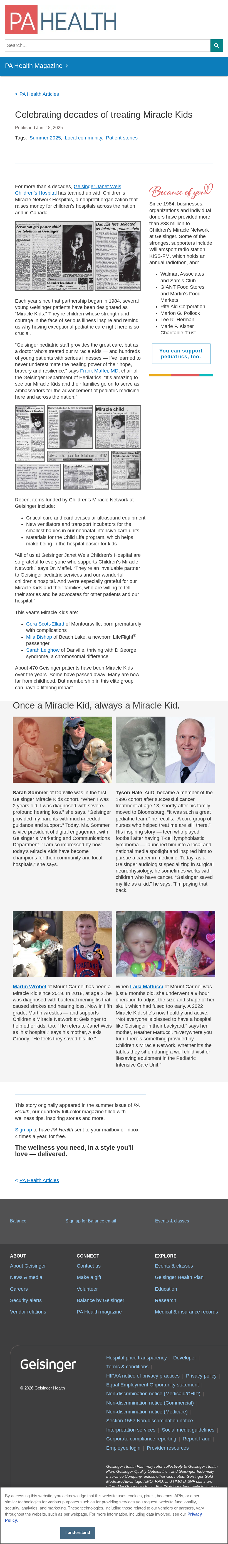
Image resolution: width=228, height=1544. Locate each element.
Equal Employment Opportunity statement (152, 1385)
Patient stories (122, 138)
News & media (26, 1277)
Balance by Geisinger (100, 1300)
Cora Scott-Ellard (45, 624)
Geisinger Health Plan (179, 1277)
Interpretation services (130, 1430)
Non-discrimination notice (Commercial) (150, 1403)
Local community (83, 138)
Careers (19, 1289)
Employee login (123, 1448)
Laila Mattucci (146, 986)
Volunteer (87, 1289)
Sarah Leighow (43, 650)
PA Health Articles (39, 94)
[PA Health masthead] (59, 19)
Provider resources (168, 1448)
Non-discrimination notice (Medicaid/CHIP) (153, 1393)
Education (166, 1289)
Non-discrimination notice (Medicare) (147, 1412)
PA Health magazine (99, 1312)
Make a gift (89, 1277)
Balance (18, 1220)
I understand (77, 1532)
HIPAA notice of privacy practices (143, 1376)
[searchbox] (107, 45)
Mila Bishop (39, 637)
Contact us (89, 1266)
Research (165, 1300)
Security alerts (26, 1300)
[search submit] (216, 45)
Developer (184, 1358)
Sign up (23, 1130)
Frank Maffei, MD (99, 371)
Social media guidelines (188, 1430)
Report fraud (196, 1439)
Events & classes (172, 1220)
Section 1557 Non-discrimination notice (149, 1420)
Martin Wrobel (29, 986)
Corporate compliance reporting (141, 1439)
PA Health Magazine (34, 65)
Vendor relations (28, 1312)
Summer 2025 (45, 138)
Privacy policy (201, 1376)
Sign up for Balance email (90, 1220)
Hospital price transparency (136, 1358)
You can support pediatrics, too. (181, 354)
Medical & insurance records (186, 1312)
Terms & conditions (127, 1366)
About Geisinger (28, 1266)
